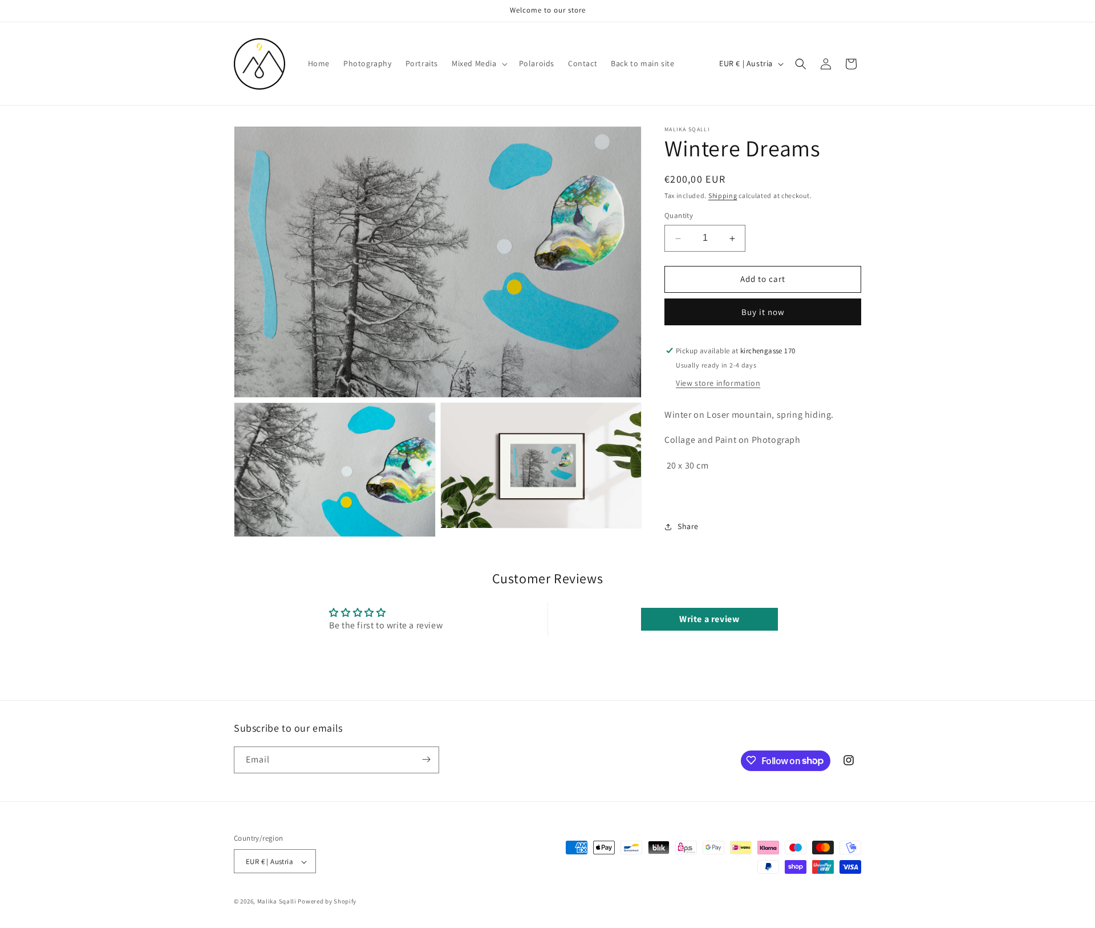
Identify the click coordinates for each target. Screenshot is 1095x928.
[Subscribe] (426, 759)
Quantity (678, 216)
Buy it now (763, 311)
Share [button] (688, 527)
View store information (718, 383)
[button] (478, 63)
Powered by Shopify (327, 902)
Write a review (709, 619)
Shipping (722, 195)
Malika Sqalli (277, 902)
